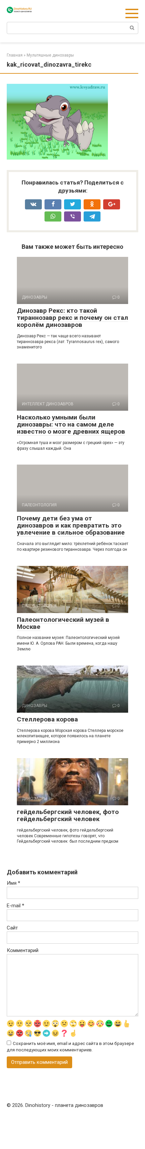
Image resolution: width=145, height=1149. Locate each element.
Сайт (12, 928)
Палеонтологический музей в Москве (63, 623)
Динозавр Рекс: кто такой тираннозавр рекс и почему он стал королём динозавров (72, 318)
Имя (13, 883)
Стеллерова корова (47, 719)
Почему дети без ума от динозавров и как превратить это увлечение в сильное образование (71, 525)
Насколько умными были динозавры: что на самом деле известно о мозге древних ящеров (71, 424)
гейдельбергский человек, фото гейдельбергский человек (68, 815)
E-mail (15, 906)
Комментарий (22, 950)
